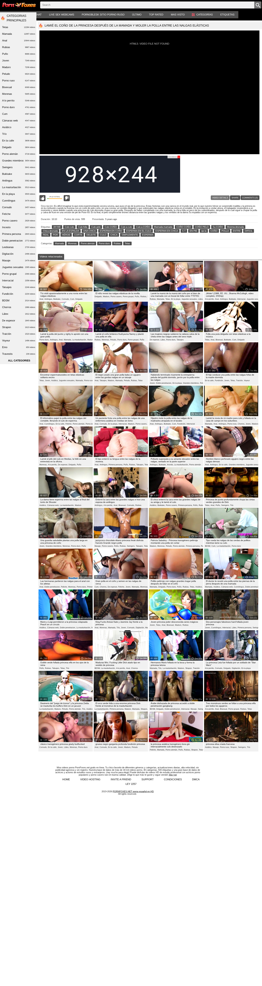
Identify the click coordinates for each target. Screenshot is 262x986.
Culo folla (82, 227)
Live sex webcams (61, 14)
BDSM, (208, 546)
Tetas (127, 243)
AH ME (57, 227)
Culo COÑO (111, 227)
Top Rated (156, 14)
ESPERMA (147, 234)
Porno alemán (88, 243)
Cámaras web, (53, 505)
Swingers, (225, 505)
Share (235, 197)
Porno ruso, (89, 380)
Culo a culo (126, 227)
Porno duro (104, 243)
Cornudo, (65, 299)
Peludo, (113, 340)
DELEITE (91, 234)
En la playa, (176, 299)
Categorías (204, 14)
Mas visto (178, 14)
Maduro (78, 505)
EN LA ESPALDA (70, 231)
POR (55, 234)
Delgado (78, 299)
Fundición (18, 293)
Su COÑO (218, 227)
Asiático (18, 127)
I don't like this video (67, 198)
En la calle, (209, 380)
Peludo (203, 383)
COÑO (213, 231)
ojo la (203, 231)
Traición (196, 668)
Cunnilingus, (49, 424)
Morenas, (105, 340)
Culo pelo (96, 227)
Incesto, (170, 465)
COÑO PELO (202, 227)
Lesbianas (18, 247)
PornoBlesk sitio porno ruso (103, 14)
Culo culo (69, 227)
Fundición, (219, 380)
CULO (103, 234)
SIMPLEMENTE (130, 234)
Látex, (200, 299)
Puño (142, 340)
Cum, (72, 299)
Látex (18, 313)
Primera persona (18, 234)
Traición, (239, 380)
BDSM (18, 300)
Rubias (117, 243)
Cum (18, 113)
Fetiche (18, 214)
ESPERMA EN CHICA (166, 231)
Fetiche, (69, 424)
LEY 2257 (131, 784)
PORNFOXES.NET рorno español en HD (133, 791)
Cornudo (18, 207)
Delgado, (98, 296)
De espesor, (155, 340)
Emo (18, 347)
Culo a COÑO (143, 227)
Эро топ (173, 774)
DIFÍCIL (248, 231)
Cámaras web (18, 120)
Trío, (118, 628)
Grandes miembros (18, 160)
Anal (18, 40)
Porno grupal (18, 273)
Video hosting (90, 779)
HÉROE (66, 234)
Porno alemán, (79, 424)
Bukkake (18, 174)
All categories (19, 360)
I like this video (42, 198)
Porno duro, (44, 340)
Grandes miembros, (191, 383)
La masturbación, (79, 340)
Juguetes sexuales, (189, 299)
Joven (18, 60)
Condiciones (173, 779)
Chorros (134, 668)
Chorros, (241, 424)
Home (66, 779)
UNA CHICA (89, 231)
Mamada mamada (163, 227)
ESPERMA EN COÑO (111, 231)
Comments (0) (250, 197)
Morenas (72, 243)
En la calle (18, 140)
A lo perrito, (209, 299)
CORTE (78, 234)
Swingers (256, 628)
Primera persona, (116, 465)
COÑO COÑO (183, 227)
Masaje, (98, 546)
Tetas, (167, 299)
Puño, (137, 296)
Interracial (191, 424)
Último (136, 14)
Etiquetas (227, 14)
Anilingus (18, 180)
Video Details (220, 197)
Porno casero (18, 220)
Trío (231, 505)
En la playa (246, 668)
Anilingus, (48, 299)
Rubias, (143, 296)
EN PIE (193, 231)
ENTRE (237, 231)
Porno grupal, (128, 296)
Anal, (41, 299)
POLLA (225, 231)
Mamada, (161, 299)
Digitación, (140, 628)
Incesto (18, 227)
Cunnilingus (18, 200)
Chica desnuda (50, 231)
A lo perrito (18, 100)
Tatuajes (180, 340)
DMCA (196, 779)
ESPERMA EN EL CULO (138, 231)
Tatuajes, (103, 380)
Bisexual (18, 87)
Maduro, (106, 296)
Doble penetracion (18, 240)
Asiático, (54, 380)
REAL (46, 234)
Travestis (18, 353)
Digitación (18, 253)
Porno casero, (116, 296)
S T (184, 231)
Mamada (59, 243)
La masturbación (18, 187)
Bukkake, (57, 299)
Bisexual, (219, 340)
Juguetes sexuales (18, 267)
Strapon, (188, 668)
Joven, (47, 380)
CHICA (114, 234)
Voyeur (247, 380)
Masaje (18, 260)
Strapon (18, 327)
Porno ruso (18, 80)
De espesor (18, 320)
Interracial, (241, 299)
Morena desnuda (235, 227)
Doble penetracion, (164, 383)
